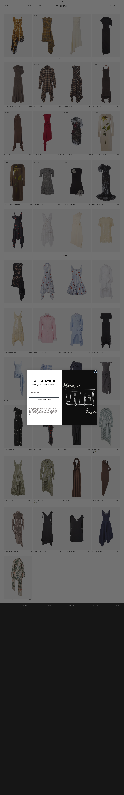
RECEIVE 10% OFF (44, 400)
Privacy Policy (54, 413)
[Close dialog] (95, 372)
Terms (30, 414)
